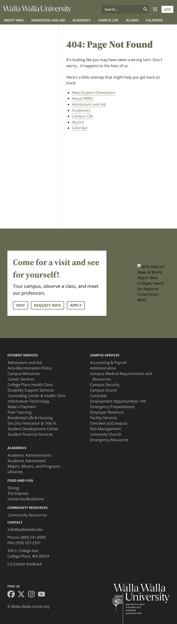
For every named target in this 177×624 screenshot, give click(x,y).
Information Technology (28, 401)
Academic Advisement (27, 460)
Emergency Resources (109, 439)
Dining (13, 487)
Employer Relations (107, 412)
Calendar (154, 20)
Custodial (98, 395)
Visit (20, 305)
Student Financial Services (30, 434)
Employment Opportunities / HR (118, 401)
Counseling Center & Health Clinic (37, 395)
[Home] (37, 9)
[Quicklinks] (155, 9)
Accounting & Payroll (108, 362)
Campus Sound (103, 390)
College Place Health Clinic (30, 384)
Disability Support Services (31, 390)
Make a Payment (22, 406)
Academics (81, 20)
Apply (76, 305)
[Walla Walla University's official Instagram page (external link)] (33, 594)
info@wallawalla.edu (25, 529)
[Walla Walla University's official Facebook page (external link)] (12, 594)
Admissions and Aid (48, 20)
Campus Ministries (24, 373)
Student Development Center (33, 428)
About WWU (14, 20)
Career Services (21, 379)
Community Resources (27, 515)
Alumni (132, 20)
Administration (103, 368)
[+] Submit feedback (25, 564)
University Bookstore (26, 498)
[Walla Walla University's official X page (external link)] (23, 594)
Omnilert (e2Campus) (108, 423)
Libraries (15, 471)
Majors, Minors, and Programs (34, 466)
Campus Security (104, 384)
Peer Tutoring (20, 412)
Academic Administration (29, 455)
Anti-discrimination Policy (30, 368)
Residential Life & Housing (30, 417)
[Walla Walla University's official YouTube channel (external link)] (43, 594)
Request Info (47, 305)
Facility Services (103, 417)
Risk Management (105, 428)
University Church (105, 434)
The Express (18, 493)
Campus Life (108, 20)
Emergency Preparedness (112, 406)
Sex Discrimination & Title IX (32, 423)
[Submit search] (145, 9)
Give (167, 9)
